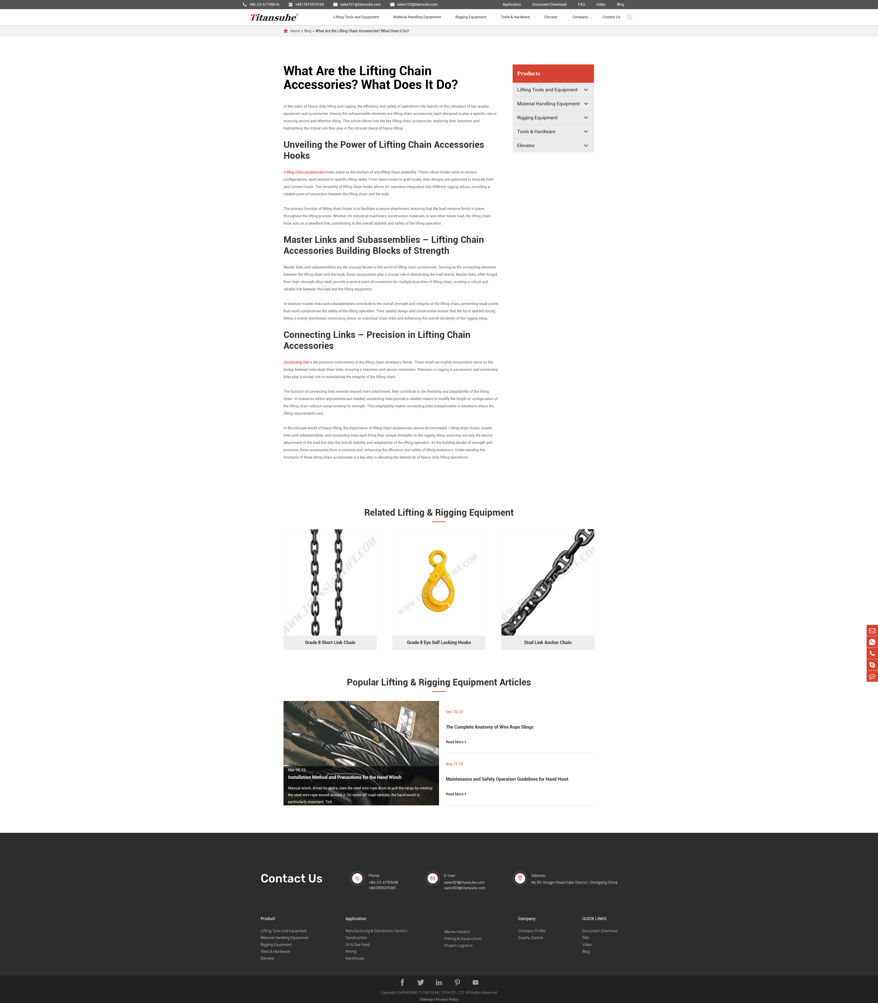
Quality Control (530, 938)
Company (582, 17)
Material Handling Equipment (418, 17)
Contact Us (611, 17)
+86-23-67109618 (260, 4)
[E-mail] (872, 630)
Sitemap (426, 999)
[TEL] (872, 653)
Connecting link (296, 362)
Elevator (552, 17)
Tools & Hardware (517, 17)
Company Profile (531, 931)
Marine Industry (457, 932)
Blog (620, 4)
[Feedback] (872, 676)
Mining (350, 951)
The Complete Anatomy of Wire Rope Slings (489, 727)
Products (528, 73)
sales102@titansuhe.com (414, 4)
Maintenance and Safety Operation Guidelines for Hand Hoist (507, 779)
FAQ (581, 4)
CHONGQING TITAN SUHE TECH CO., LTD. (431, 992)
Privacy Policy (447, 999)
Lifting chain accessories (304, 172)
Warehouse (354, 958)
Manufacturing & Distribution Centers (376, 931)
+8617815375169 (306, 4)
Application (512, 4)
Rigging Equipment (472, 17)
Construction (356, 938)
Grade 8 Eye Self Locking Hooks (439, 642)
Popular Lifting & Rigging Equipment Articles (439, 682)
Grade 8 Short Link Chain (330, 642)
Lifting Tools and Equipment (358, 17)
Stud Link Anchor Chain (548, 642)
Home (295, 31)
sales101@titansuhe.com (357, 4)
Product (268, 918)
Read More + (456, 742)
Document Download (550, 4)
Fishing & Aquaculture (462, 939)
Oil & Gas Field (357, 944)
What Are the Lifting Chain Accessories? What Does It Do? (362, 31)
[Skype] (872, 664)
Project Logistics (458, 945)
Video (600, 4)
